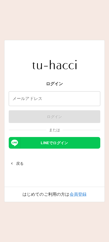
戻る (20, 163)
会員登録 (78, 194)
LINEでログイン (54, 143)
